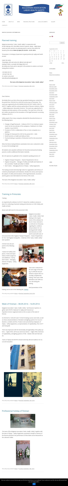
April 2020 (51, 98)
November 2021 (53, 90)
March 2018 (52, 118)
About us (11, 21)
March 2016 (52, 132)
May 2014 (51, 154)
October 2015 (52, 136)
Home (3, 21)
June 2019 (51, 104)
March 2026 (52, 84)
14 (63, 55)
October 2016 (52, 124)
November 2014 (53, 146)
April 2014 (51, 156)
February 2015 (52, 142)
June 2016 (51, 128)
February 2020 (52, 102)
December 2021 (53, 88)
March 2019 (52, 108)
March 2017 (52, 120)
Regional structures (28, 21)
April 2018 (51, 116)
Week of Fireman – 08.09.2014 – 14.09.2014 (21, 304)
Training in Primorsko (11, 194)
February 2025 (52, 86)
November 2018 (53, 110)
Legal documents (42, 21)
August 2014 (52, 152)
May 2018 (51, 114)
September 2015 (53, 138)
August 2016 (52, 126)
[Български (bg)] (50, 36)
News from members (54, 74)
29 (50, 61)
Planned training (9, 40)
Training (26, 289)
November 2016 (53, 122)
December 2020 (53, 94)
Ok (34, 484)
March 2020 (52, 100)
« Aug (50, 63)
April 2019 (51, 106)
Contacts (4, 25)
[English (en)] (52, 36)
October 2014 (52, 148)
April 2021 (51, 92)
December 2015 (53, 134)
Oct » (63, 63)
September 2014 (53, 150)
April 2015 (51, 140)
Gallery (53, 21)
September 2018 (53, 112)
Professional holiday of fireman (15, 411)
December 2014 (53, 144)
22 (50, 59)
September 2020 (53, 96)
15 (50, 57)
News (18, 21)
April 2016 (51, 130)
